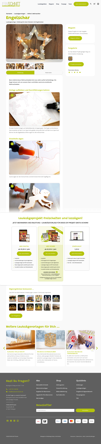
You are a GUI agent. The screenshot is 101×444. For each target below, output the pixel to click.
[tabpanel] (34, 179)
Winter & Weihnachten (34, 13)
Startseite (9, 13)
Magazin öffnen (75, 38)
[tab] (20, 72)
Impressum (72, 436)
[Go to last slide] (4, 348)
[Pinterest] (77, 72)
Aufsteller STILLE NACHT (16, 352)
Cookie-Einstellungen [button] (90, 436)
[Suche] (91, 4)
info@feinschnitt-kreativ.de (16, 391)
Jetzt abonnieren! (81, 4)
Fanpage (63, 4)
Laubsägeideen (42, 4)
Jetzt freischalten (77, 253)
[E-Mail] (80, 72)
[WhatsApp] (74, 72)
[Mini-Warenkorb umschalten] (94, 4)
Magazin (51, 4)
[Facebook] (69, 72)
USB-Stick (52, 277)
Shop (57, 4)
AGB (84, 436)
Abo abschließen (24, 253)
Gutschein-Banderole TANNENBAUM (74, 352)
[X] (72, 72)
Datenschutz (79, 436)
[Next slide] (97, 348)
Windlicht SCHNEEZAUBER (46, 352)
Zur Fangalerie (15, 316)
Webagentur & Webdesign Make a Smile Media (50, 436)
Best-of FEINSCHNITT (45, 274)
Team (70, 4)
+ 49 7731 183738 (13, 389)
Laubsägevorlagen (19, 13)
